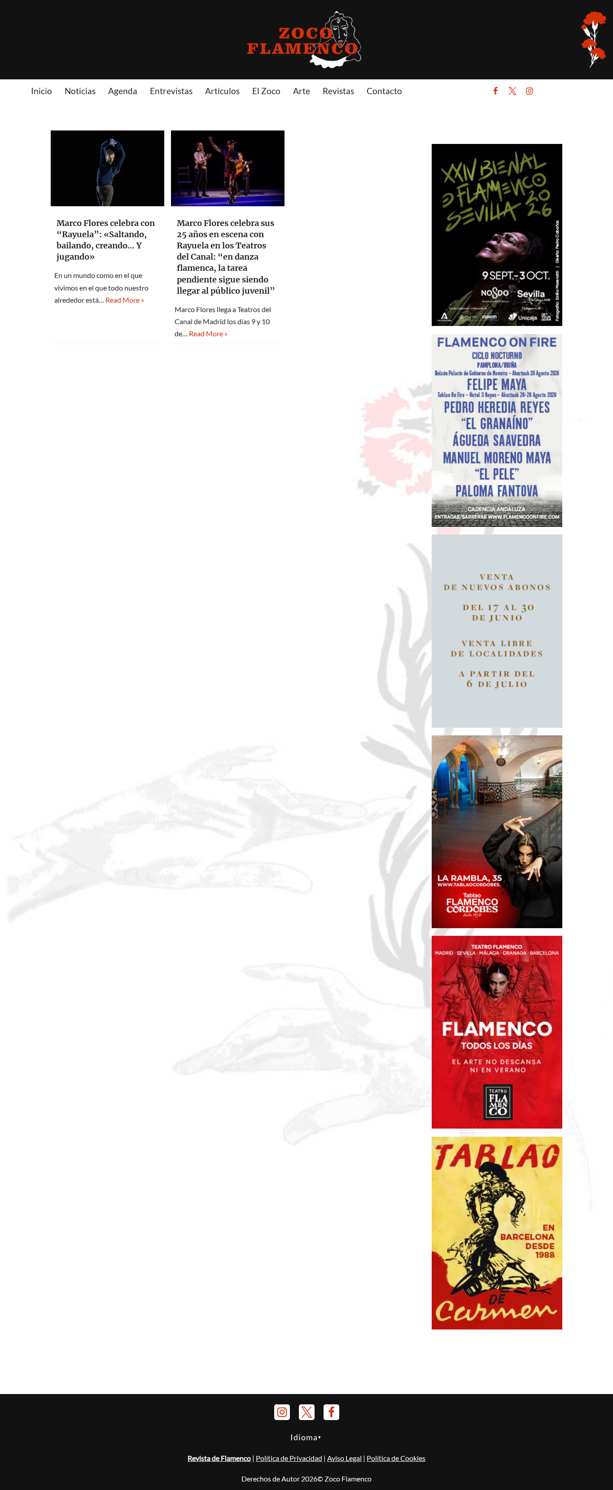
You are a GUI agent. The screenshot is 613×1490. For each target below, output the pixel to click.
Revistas (338, 91)
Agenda (122, 91)
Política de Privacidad (289, 1458)
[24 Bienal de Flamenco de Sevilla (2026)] (497, 323)
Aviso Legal (344, 1458)
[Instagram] (529, 91)
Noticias (80, 91)
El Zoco (266, 91)
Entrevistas (171, 91)
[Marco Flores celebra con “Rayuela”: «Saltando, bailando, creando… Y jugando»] (107, 168)
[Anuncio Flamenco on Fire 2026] (497, 524)
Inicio (41, 91)
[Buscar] (551, 91)
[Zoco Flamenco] (306, 39)
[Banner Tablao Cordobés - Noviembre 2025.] (497, 925)
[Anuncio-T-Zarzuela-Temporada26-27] (497, 725)
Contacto (384, 91)
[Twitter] (512, 91)
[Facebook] (495, 91)
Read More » (124, 299)
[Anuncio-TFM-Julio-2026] (497, 1125)
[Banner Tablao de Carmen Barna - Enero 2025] (497, 1326)
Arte (301, 91)
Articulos (222, 91)
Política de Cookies (396, 1458)
